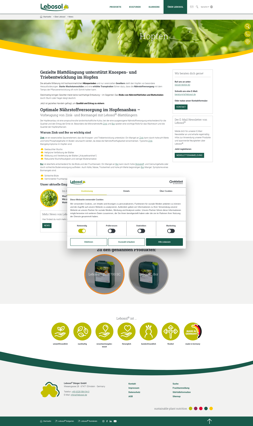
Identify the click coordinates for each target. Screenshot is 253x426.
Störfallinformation (182, 392)
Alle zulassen (164, 242)
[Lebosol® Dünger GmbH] (54, 7)
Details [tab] (126, 191)
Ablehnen (88, 242)
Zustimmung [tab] (87, 191)
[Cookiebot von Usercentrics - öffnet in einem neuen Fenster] (171, 182)
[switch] (111, 231)
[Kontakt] (191, 7)
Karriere (154, 6)
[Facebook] (107, 421)
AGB (130, 396)
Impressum (133, 388)
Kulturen (135, 6)
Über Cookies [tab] (166, 191)
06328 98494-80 (182, 85)
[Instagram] (103, 421)
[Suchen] (197, 7)
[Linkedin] (111, 421)
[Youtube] (115, 421)
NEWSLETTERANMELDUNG (189, 155)
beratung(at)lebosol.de (185, 94)
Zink (105, 124)
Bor (113, 124)
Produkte (115, 6)
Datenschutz (134, 392)
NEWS (47, 225)
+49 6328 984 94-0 (80, 391)
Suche (176, 384)
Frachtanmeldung (181, 388)
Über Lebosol (175, 6)
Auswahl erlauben (126, 242)
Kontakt (181, 107)
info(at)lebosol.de (79, 395)
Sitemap (177, 396)
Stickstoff (139, 164)
